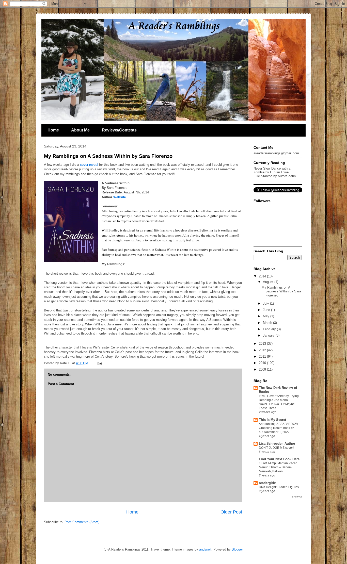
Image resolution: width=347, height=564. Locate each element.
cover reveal (89, 165)
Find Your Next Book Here (279, 459)
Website (119, 197)
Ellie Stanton (263, 176)
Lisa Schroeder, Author (277, 443)
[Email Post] (99, 363)
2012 (263, 350)
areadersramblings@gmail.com (276, 153)
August (268, 282)
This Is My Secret (272, 420)
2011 (263, 356)
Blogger (237, 549)
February (270, 329)
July (266, 303)
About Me (80, 130)
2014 (263, 276)
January (269, 335)
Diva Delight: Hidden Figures (279, 487)
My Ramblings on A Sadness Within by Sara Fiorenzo (108, 156)
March (268, 323)
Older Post (231, 512)
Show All (297, 496)
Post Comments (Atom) (82, 522)
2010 (263, 363)
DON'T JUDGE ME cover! (276, 448)
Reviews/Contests (119, 130)
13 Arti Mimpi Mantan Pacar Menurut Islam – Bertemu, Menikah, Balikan (278, 467)
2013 (263, 343)
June (267, 310)
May (266, 316)
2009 (263, 369)
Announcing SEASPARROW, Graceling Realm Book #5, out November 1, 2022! (278, 428)
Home (53, 130)
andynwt (205, 549)
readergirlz (267, 483)
